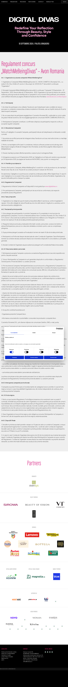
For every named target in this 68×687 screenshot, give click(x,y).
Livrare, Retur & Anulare (7, 656)
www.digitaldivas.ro (51, 186)
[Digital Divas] (34, 19)
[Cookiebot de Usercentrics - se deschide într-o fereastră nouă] (57, 329)
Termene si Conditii (6, 655)
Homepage (4, 1)
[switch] (26, 352)
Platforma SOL (4, 658)
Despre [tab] (54, 332)
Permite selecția (34, 357)
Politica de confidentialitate (8, 653)
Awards (65, 1)
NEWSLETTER (50, 1)
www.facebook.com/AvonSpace (56, 97)
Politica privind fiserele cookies (8, 652)
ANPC (2, 660)
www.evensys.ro (12, 668)
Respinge (14, 357)
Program (23, 1)
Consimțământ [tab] (14, 332)
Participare (32, 1)
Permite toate (53, 357)
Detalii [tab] (34, 332)
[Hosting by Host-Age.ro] (16, 601)
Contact (41, 1)
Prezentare (13, 1)
